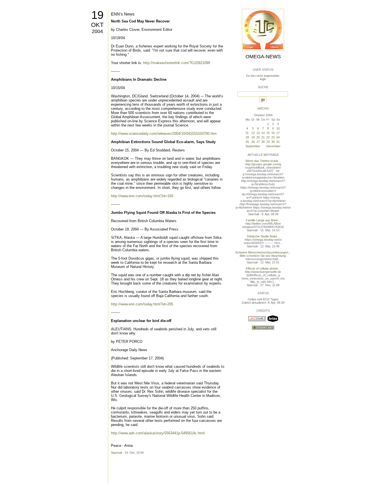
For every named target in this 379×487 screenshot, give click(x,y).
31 (278, 141)
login (263, 79)
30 (273, 141)
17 (278, 133)
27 (258, 141)
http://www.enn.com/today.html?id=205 (142, 304)
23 (273, 137)
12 (253, 133)
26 (253, 141)
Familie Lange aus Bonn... (263, 220)
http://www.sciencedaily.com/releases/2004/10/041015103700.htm (164, 133)
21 (263, 137)
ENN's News (123, 14)
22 (268, 137)
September (253, 146)
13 (258, 133)
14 (263, 133)
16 (273, 133)
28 (263, 141)
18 (247, 137)
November (273, 146)
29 (268, 141)
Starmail (116, 452)
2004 (97, 31)
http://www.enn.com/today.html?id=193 (142, 196)
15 (268, 133)
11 (247, 133)
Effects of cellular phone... (263, 268)
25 (247, 141)
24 (278, 137)
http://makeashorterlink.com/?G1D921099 (176, 63)
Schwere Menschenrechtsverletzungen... (263, 252)
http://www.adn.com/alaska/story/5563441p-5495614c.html (158, 433)
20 (258, 137)
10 (278, 128)
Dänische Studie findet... (263, 236)
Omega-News (263, 56)
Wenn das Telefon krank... (263, 161)
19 (97, 15)
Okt (97, 24)
